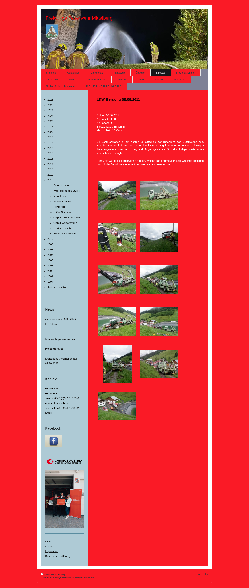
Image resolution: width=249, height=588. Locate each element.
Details (53, 323)
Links (48, 541)
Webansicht (203, 574)
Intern (48, 546)
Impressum (51, 551)
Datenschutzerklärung (58, 556)
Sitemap (61, 575)
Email (48, 412)
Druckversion (50, 575)
